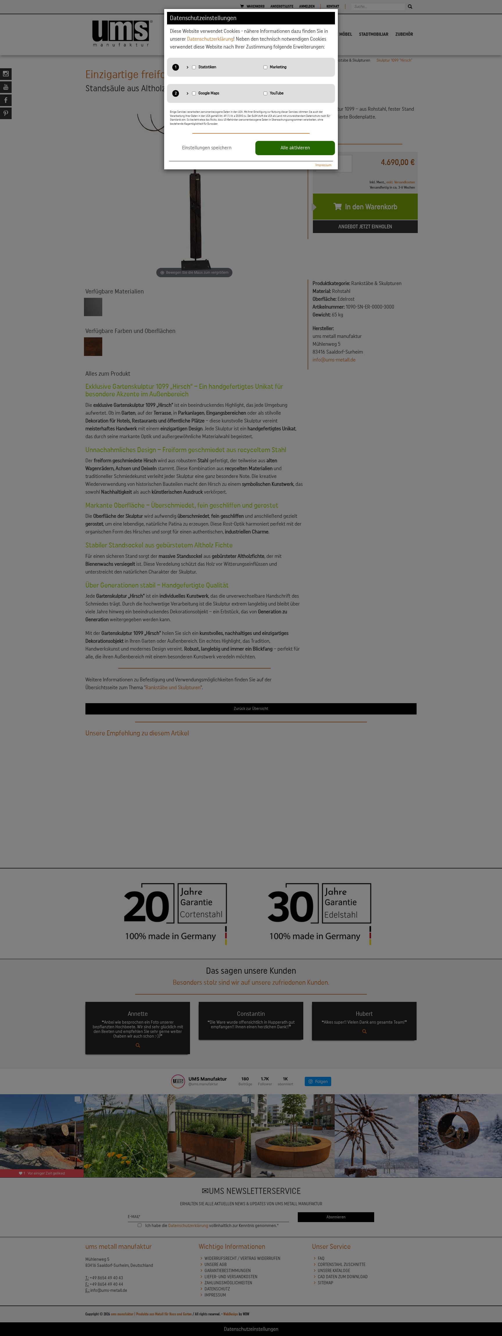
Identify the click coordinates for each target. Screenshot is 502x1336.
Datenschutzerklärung (210, 39)
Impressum (323, 165)
